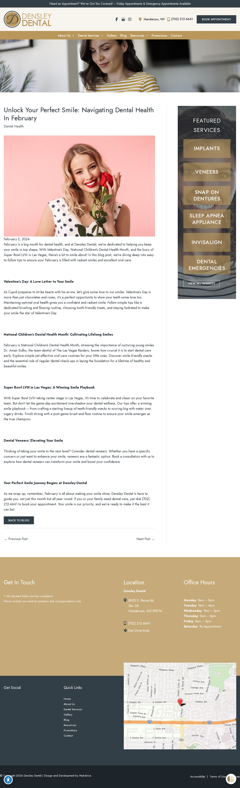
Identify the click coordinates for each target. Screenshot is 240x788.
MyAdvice (84, 776)
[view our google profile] (123, 19)
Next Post (145, 538)
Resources (70, 725)
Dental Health (14, 126)
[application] (72, 35)
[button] (216, 19)
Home (67, 699)
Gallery (68, 715)
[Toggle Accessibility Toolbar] (8, 779)
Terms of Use (218, 776)
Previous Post (16, 538)
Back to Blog (18, 520)
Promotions (70, 730)
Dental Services (73, 709)
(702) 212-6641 (139, 623)
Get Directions (138, 630)
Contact (68, 736)
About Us (69, 704)
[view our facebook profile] (116, 19)
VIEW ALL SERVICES (201, 283)
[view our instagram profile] (130, 19)
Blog (66, 720)
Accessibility (197, 776)
